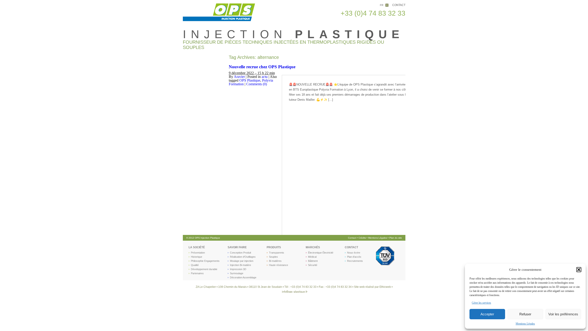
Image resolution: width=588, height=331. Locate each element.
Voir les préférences (563, 314)
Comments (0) (256, 84)
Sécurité (312, 265)
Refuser (525, 314)
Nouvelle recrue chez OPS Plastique (262, 66)
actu (265, 77)
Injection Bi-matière (240, 265)
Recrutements (355, 261)
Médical (312, 256)
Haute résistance (278, 265)
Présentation (198, 252)
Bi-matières (275, 261)
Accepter (487, 314)
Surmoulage (236, 273)
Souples (273, 256)
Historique (196, 256)
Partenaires (197, 273)
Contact (398, 5)
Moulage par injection (241, 261)
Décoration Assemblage (243, 277)
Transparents (276, 252)
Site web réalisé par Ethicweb (372, 286)
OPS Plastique (249, 80)
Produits (274, 247)
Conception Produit (240, 252)
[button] (579, 269)
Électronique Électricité (320, 252)
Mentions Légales (525, 323)
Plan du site (395, 238)
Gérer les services (481, 302)
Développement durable (204, 269)
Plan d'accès (354, 256)
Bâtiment (313, 261)
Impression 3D (238, 269)
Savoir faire (237, 247)
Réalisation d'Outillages (243, 256)
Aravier (239, 77)
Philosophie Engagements (205, 261)
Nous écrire (353, 252)
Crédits (363, 238)
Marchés (313, 247)
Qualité (195, 265)
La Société (197, 247)
